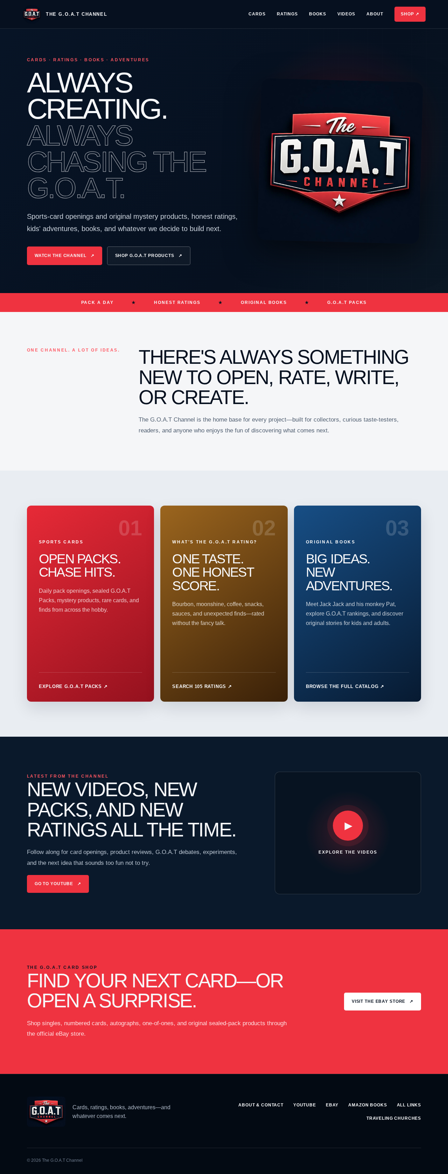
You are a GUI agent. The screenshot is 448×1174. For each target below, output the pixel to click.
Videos (346, 14)
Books (317, 14)
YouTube (304, 1105)
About (374, 14)
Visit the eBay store (382, 1001)
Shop (410, 14)
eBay (332, 1105)
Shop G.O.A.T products (148, 255)
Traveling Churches (393, 1118)
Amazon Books (367, 1105)
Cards (257, 14)
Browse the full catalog (345, 686)
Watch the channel (64, 255)
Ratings (287, 14)
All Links (409, 1105)
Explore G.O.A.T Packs (73, 686)
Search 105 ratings (202, 686)
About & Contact (261, 1105)
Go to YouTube (58, 883)
